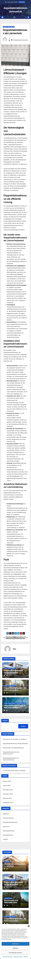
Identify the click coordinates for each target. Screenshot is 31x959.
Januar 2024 (7, 785)
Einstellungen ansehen (15, 952)
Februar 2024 (7, 781)
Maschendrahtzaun (21, 703)
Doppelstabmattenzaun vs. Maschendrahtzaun (15, 706)
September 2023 (8, 802)
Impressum (25, 956)
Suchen (5, 720)
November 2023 (8, 794)
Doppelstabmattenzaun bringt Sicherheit (13, 671)
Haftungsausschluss (18, 956)
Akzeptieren (15, 944)
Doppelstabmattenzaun (8, 26)
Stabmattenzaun (8, 835)
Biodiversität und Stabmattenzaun (13, 748)
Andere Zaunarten (8, 818)
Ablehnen (15, 948)
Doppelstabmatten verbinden (10, 637)
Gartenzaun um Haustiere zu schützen (14, 739)
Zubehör (5, 839)
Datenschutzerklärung (8, 956)
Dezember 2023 (8, 790)
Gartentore (6, 826)
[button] (28, 926)
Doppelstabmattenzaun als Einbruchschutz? (15, 689)
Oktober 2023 (7, 798)
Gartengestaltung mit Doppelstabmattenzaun (20, 637)
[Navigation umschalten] (14, 17)
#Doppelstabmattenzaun (20, 40)
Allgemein (6, 814)
